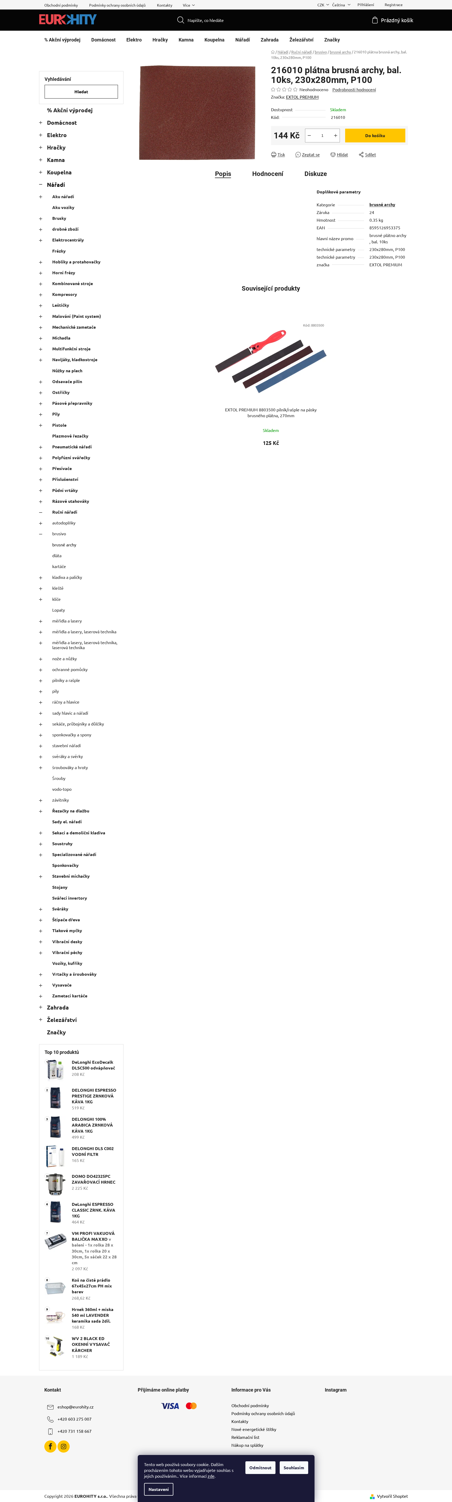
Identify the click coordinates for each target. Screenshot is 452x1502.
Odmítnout (260, 1467)
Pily (56, 414)
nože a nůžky (64, 658)
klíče (56, 599)
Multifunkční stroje (71, 348)
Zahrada (58, 1007)
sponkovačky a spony (71, 734)
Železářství (62, 1019)
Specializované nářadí (74, 854)
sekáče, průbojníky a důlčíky (78, 723)
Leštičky (60, 305)
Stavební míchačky (71, 876)
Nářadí (56, 184)
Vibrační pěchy (67, 952)
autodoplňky (63, 522)
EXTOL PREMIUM (302, 96)
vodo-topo (62, 789)
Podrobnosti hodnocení (354, 89)
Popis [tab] (223, 174)
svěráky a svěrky (67, 756)
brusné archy (64, 544)
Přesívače (62, 468)
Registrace (394, 4)
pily (55, 691)
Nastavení (159, 1489)
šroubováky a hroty (70, 767)
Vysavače (62, 985)
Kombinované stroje (72, 283)
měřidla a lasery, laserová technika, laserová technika (84, 645)
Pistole (59, 425)
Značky (56, 1032)
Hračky (56, 147)
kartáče (59, 566)
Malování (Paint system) (76, 316)
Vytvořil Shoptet (392, 1496)
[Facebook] (50, 1446)
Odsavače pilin (67, 381)
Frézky (59, 251)
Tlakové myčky (67, 930)
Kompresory (64, 294)
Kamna (56, 159)
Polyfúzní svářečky (71, 457)
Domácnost (62, 122)
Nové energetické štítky (253, 1429)
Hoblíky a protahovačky (76, 261)
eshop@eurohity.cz (76, 1406)
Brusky (59, 218)
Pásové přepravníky (72, 403)
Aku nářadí (63, 196)
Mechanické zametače (74, 327)
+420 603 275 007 (75, 1418)
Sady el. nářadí (67, 821)
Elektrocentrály (68, 240)
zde (211, 1475)
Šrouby (58, 778)
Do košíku (375, 135)
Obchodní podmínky (61, 5)
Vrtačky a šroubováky (74, 974)
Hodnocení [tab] (267, 174)
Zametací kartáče (69, 995)
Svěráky (60, 909)
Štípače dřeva (66, 919)
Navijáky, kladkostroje (74, 359)
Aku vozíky (63, 207)
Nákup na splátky (247, 1445)
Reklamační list (245, 1437)
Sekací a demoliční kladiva (78, 832)
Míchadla (61, 338)
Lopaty (58, 609)
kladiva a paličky (67, 577)
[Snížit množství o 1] (309, 135)
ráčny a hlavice (65, 701)
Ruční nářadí (64, 512)
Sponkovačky (65, 865)
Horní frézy (63, 272)
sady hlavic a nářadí (70, 712)
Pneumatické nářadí (72, 446)
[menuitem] (62, 40)
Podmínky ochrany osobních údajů (117, 5)
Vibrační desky (67, 941)
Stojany (60, 887)
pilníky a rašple (66, 680)
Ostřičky (61, 392)
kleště (58, 587)
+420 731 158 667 (75, 1431)
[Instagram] (64, 1446)
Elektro (57, 134)
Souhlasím (294, 1467)
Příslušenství (65, 479)
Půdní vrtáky (65, 490)
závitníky (60, 799)
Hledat (81, 91)
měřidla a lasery (67, 620)
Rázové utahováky (70, 501)
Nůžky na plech (67, 370)
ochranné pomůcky (70, 669)
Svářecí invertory (69, 898)
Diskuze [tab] (315, 174)
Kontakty (164, 5)
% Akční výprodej (70, 110)
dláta (56, 555)
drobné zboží (65, 229)
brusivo (59, 533)
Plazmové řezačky (70, 436)
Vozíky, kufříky (67, 963)
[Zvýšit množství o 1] (336, 135)
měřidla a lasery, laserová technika (84, 631)
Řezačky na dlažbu (70, 810)
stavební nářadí (66, 745)
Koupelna (59, 172)
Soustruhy (62, 843)
